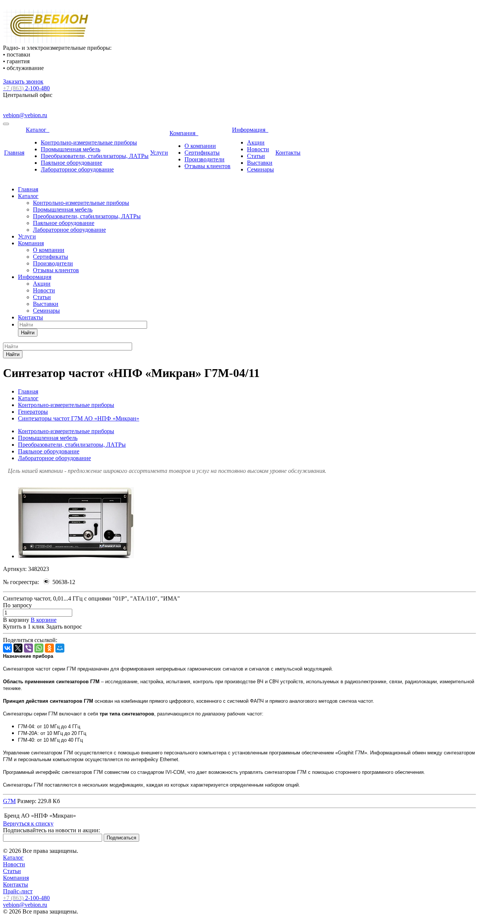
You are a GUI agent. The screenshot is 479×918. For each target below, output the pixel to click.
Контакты (287, 152)
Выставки (259, 162)
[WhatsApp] (38, 648)
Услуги (159, 152)
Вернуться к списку (28, 823)
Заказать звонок (23, 81)
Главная (14, 152)
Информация (250, 130)
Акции (256, 142)
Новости (258, 149)
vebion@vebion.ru (25, 115)
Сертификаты (202, 152)
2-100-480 (26, 88)
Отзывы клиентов (207, 166)
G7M (9, 801)
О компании (200, 146)
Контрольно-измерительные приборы (89, 142)
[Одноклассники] (49, 648)
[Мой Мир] (59, 648)
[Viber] (28, 648)
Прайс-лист (18, 891)
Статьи (256, 156)
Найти (27, 332)
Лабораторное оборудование (77, 169)
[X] (17, 648)
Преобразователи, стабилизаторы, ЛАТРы (95, 156)
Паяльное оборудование (71, 162)
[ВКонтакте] (7, 648)
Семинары (260, 169)
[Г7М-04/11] (76, 556)
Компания (184, 133)
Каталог (37, 130)
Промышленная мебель (70, 149)
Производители (204, 159)
